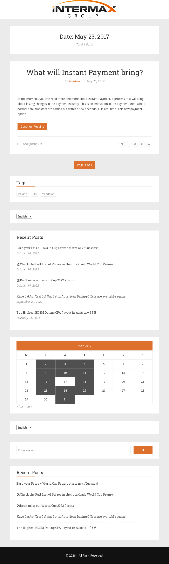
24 (65, 390)
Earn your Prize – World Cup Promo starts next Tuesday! (57, 248)
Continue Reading (32, 126)
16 (45, 382)
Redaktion (74, 81)
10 (65, 373)
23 (45, 390)
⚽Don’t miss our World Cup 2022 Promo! (45, 280)
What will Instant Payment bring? (84, 72)
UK (35, 194)
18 (84, 382)
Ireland (22, 194)
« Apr (19, 406)
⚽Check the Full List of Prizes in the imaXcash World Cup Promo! (65, 264)
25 (84, 390)
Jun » (29, 406)
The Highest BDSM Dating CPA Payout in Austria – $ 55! (56, 312)
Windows (48, 194)
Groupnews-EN (32, 144)
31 (65, 399)
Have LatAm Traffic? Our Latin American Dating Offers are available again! (71, 296)
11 (84, 373)
